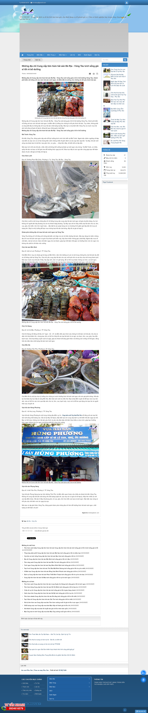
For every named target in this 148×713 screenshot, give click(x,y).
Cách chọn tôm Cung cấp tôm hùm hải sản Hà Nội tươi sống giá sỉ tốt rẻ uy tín (48, 593)
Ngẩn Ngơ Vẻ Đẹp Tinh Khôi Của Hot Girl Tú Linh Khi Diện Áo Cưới (118, 83)
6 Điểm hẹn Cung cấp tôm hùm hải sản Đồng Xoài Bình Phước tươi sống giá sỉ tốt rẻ (50, 571)
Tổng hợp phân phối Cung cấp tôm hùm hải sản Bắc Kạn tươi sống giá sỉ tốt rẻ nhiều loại (52, 553)
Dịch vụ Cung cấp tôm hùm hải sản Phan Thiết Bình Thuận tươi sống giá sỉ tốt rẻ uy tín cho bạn (54, 574)
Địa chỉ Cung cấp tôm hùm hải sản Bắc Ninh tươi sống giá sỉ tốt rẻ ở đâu (47, 559)
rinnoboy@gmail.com (39, 3)
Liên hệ (37, 687)
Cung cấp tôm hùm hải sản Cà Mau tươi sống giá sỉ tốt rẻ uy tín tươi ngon (47, 577)
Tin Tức (37, 683)
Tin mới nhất (25, 630)
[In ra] (94, 73)
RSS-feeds (38, 694)
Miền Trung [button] (51, 55)
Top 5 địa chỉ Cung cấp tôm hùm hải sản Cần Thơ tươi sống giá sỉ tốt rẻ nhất (48, 599)
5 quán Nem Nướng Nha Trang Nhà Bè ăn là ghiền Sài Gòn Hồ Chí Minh (52, 655)
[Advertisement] (74, 37)
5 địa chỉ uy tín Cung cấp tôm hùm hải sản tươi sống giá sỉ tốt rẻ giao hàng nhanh (50, 590)
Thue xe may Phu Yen (41, 670)
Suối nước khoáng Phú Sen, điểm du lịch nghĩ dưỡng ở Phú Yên (118, 136)
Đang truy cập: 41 (35, 704)
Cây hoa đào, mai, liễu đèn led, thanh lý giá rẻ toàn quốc (118, 129)
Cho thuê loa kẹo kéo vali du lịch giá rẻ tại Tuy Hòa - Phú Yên (118, 95)
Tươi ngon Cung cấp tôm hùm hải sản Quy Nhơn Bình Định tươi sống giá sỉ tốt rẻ (50, 565)
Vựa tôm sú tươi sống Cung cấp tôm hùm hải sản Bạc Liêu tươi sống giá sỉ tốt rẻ (49, 556)
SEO (50, 691)
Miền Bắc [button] (40, 55)
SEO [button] (79, 55)
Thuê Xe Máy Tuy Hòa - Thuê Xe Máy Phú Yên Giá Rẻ (118, 122)
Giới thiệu (25, 683)
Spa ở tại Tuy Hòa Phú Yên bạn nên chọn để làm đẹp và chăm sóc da (114, 103)
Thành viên (26, 687)
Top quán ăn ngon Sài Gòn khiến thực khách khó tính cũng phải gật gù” (52, 649)
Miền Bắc (52, 679)
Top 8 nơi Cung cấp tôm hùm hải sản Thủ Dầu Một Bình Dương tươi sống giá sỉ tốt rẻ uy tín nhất (54, 568)
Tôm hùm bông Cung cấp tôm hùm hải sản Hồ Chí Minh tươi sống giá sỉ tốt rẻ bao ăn (51, 587)
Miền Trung (52, 683)
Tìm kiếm (25, 694)
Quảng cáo (38, 690)
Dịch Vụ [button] (97, 55)
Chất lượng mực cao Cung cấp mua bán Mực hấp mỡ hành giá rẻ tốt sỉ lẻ (47, 605)
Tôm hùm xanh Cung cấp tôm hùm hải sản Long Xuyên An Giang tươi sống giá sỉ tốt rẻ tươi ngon (55, 584)
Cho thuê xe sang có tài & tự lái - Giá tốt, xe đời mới (45, 640)
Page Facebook (108, 182)
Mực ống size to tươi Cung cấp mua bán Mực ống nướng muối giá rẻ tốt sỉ (47, 611)
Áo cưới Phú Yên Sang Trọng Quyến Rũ (118, 142)
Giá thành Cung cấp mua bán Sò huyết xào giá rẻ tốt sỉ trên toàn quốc (46, 608)
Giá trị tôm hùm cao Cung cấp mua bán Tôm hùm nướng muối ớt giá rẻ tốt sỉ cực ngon (51, 602)
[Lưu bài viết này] (97, 73)
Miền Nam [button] (62, 55)
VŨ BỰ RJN (62, 670)
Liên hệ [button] (72, 55)
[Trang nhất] (22, 54)
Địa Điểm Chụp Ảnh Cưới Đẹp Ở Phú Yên (117, 110)
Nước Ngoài (52, 695)
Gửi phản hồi (141, 711)
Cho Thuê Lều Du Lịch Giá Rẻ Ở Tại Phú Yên (118, 70)
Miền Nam (52, 687)
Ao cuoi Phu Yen (27, 670)
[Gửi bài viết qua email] (90, 73)
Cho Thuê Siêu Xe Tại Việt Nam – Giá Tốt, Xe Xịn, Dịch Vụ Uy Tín (50, 634)
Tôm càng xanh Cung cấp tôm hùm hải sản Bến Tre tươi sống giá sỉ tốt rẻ (47, 562)
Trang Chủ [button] (30, 55)
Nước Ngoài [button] (88, 55)
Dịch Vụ (51, 699)
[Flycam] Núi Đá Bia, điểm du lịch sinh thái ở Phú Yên (118, 77)
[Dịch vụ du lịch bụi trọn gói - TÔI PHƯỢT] (27, 11)
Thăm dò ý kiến (27, 690)
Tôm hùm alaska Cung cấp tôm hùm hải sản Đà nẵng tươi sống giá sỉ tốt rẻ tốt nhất (50, 596)
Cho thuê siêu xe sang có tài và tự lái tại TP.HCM (44, 644)
